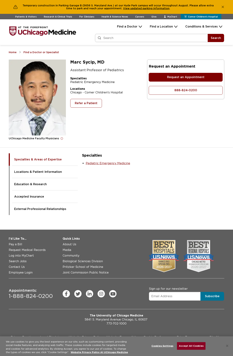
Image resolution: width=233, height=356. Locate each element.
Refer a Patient (86, 103)
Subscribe (212, 296)
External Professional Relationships (40, 209)
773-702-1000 (116, 323)
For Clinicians (86, 16)
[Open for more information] (61, 138)
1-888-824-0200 (31, 293)
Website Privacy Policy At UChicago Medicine (99, 352)
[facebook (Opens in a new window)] (66, 293)
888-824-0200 (185, 90)
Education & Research (30, 184)
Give (154, 16)
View (126, 8)
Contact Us (17, 267)
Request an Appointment (185, 77)
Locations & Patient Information (38, 172)
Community (71, 255)
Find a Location (161, 26)
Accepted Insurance (29, 196)
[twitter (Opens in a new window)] (78, 293)
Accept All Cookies (191, 346)
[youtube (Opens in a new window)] (112, 293)
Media (67, 250)
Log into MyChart (21, 255)
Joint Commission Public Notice (86, 272)
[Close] (227, 346)
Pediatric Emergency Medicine (108, 163)
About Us (69, 244)
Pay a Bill (15, 244)
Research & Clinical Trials (58, 16)
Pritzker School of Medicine (83, 267)
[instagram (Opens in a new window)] (101, 293)
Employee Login (21, 272)
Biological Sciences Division (83, 261)
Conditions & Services (201, 26)
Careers (139, 16)
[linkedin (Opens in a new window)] (89, 293)
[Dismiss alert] (222, 6)
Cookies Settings (162, 346)
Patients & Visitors (26, 16)
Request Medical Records (27, 250)
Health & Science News (115, 16)
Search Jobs (18, 261)
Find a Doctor (127, 26)
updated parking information (149, 8)
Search (216, 38)
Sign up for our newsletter (168, 288)
